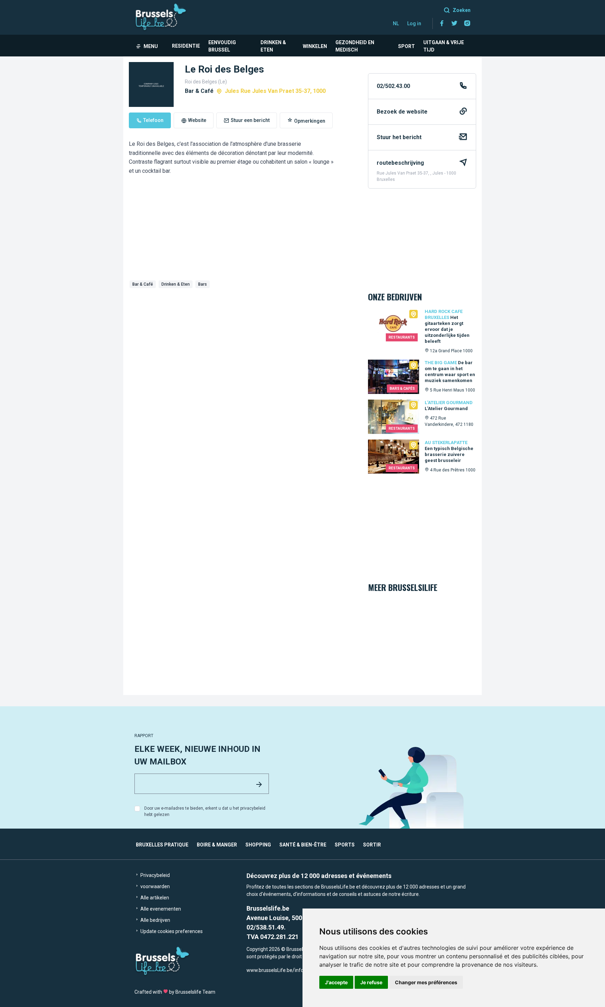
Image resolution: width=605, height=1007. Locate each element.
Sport (406, 46)
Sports (345, 845)
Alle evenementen (160, 909)
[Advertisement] (243, 343)
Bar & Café (142, 284)
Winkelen (315, 46)
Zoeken (462, 10)
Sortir (372, 845)
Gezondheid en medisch (354, 46)
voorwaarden (154, 886)
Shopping (258, 845)
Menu (151, 46)
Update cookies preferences (171, 931)
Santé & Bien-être (302, 845)
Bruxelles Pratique (162, 845)
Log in (414, 23)
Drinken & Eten (273, 46)
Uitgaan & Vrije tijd (443, 46)
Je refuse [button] (371, 982)
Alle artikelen (154, 897)
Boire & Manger (217, 845)
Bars (202, 284)
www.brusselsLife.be (269, 970)
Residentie (186, 46)
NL (396, 23)
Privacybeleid (154, 875)
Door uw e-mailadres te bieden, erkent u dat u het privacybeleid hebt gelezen (204, 811)
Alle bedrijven (154, 920)
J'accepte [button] (336, 982)
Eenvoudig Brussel (222, 46)
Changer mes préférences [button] (426, 982)
